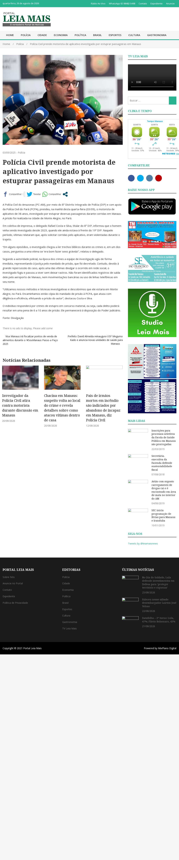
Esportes (115, 35)
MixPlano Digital (167, 648)
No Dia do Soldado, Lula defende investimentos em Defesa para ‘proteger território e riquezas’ (158, 582)
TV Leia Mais (69, 628)
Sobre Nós (9, 577)
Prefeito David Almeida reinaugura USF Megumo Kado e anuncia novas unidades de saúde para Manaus (95, 340)
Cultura (134, 35)
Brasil (97, 35)
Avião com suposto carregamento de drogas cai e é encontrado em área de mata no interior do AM (164, 490)
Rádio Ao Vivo (98, 3)
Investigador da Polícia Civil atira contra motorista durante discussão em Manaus (20, 405)
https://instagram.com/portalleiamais (149, 178)
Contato (143, 3)
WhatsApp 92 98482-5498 (122, 3)
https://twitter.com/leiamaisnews (140, 178)
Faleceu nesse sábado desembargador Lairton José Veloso (159, 603)
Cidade (42, 35)
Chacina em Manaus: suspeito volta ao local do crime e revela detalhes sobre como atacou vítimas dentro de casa (62, 407)
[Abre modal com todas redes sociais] (65, 194)
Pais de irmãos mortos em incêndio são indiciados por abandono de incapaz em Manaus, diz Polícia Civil (103, 407)
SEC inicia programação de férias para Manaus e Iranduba (163, 515)
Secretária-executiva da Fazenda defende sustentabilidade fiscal (162, 462)
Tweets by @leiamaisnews (143, 543)
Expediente (157, 3)
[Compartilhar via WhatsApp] (51, 194)
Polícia (26, 35)
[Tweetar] (34, 194)
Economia (61, 35)
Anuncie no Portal (13, 583)
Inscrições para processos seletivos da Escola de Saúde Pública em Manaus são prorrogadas (164, 437)
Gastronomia (156, 35)
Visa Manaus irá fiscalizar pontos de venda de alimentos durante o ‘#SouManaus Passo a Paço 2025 (30, 340)
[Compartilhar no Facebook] (12, 194)
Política (80, 35)
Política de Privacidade (15, 602)
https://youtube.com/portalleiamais (158, 178)
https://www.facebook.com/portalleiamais (131, 178)
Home (10, 35)
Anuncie (170, 3)
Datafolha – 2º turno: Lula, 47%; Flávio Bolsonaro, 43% (158, 619)
